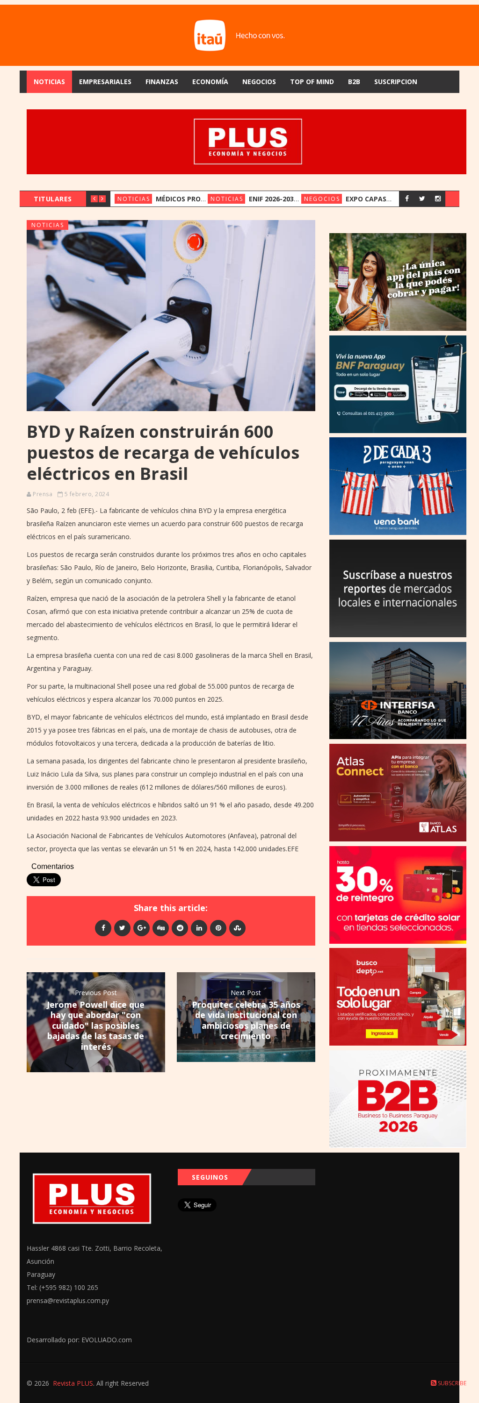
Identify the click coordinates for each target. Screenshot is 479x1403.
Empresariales (105, 81)
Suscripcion (395, 81)
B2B (354, 81)
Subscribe (451, 1383)
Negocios (259, 81)
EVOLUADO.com (106, 1339)
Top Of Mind (312, 81)
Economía (210, 81)
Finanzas (161, 81)
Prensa (42, 494)
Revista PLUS (73, 1383)
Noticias (49, 81)
